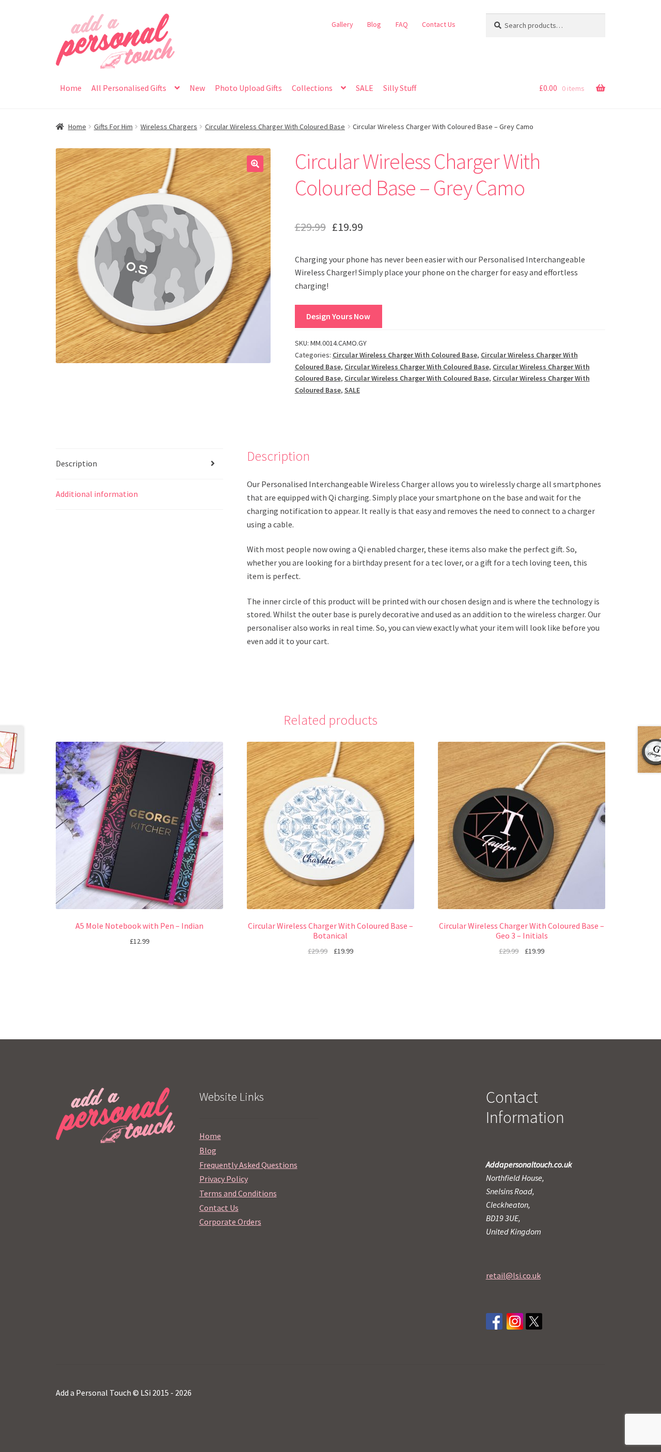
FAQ (402, 24)
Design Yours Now (338, 316)
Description (76, 463)
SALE (364, 88)
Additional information (97, 494)
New (197, 88)
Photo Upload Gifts (248, 88)
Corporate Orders (230, 1221)
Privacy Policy (223, 1179)
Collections (312, 88)
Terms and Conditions (238, 1193)
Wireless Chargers (168, 126)
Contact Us (438, 24)
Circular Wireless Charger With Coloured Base (275, 126)
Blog (374, 24)
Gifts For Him (113, 126)
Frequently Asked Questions (248, 1165)
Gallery (342, 24)
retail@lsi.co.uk (513, 1275)
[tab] (139, 464)
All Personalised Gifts (128, 88)
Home (71, 88)
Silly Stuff (399, 88)
